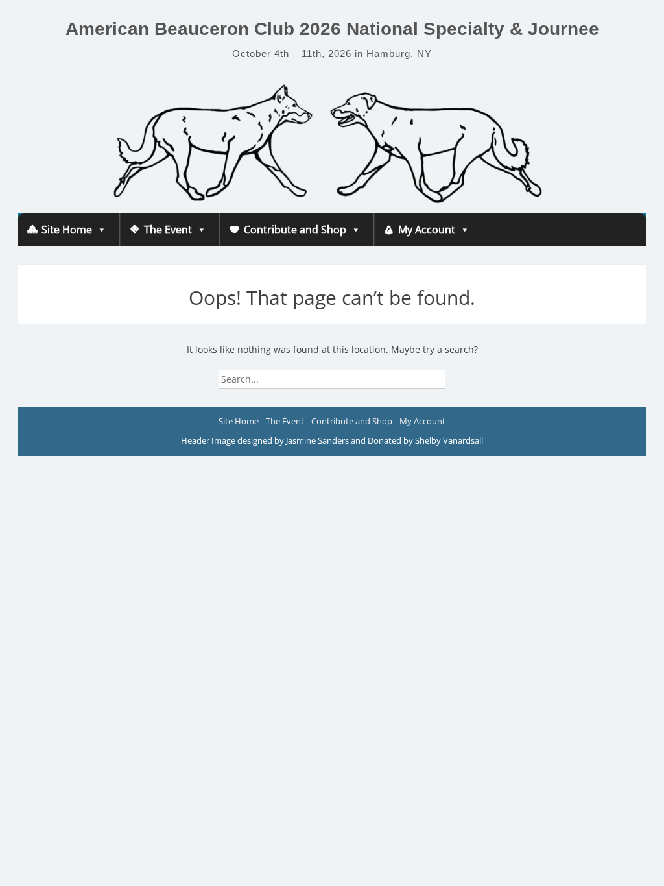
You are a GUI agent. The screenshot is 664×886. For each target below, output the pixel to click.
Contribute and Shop (295, 229)
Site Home (67, 229)
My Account (426, 229)
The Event (168, 229)
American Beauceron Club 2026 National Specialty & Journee (332, 29)
